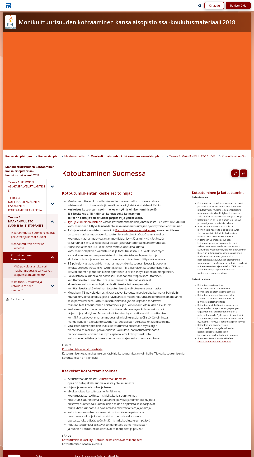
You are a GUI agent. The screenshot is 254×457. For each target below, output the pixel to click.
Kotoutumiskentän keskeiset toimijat (97, 193)
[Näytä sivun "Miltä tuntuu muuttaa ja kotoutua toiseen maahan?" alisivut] (52, 286)
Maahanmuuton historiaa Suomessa (27, 246)
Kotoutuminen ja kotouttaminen (219, 192)
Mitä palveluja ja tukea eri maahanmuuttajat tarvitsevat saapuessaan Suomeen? (32, 271)
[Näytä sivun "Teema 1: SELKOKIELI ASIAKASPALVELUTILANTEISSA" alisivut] (52, 186)
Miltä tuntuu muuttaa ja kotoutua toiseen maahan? (26, 286)
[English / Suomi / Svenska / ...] (199, 5)
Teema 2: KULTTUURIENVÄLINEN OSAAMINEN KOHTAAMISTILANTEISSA (25, 204)
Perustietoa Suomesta (112, 379)
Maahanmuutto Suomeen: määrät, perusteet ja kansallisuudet (33, 235)
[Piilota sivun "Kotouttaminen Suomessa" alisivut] (52, 257)
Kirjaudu (214, 5)
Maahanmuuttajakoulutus (75, 156)
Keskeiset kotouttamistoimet (89, 371)
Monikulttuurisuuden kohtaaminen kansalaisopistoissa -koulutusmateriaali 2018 (128, 156)
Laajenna (238, 173)
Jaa (243, 173)
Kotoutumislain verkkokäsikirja (82, 349)
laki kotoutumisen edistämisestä (214, 341)
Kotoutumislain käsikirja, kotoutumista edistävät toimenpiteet (102, 440)
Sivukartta (17, 299)
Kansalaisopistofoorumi (49, 156)
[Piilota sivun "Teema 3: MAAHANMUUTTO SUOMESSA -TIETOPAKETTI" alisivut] (52, 221)
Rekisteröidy (238, 5)
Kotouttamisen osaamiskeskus (135, 230)
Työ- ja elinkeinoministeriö (85, 222)
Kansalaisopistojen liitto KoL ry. (19, 156)
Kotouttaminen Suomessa (235, 156)
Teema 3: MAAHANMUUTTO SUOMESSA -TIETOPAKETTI (193, 156)
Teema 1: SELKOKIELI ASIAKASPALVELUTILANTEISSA (26, 186)
